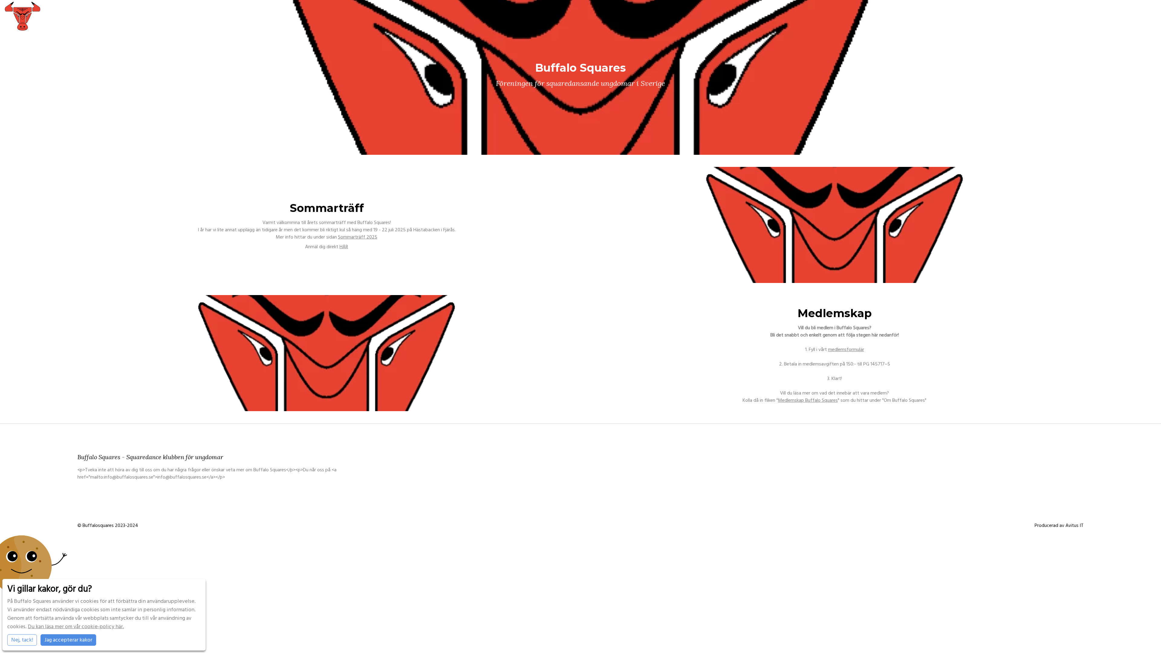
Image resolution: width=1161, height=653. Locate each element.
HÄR (344, 246)
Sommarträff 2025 (357, 237)
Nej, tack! (22, 640)
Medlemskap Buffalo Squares (808, 400)
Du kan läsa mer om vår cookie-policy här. (76, 626)
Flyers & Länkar (1141, 15)
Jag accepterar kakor (68, 640)
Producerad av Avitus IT (1059, 525)
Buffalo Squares (993, 15)
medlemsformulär (846, 349)
